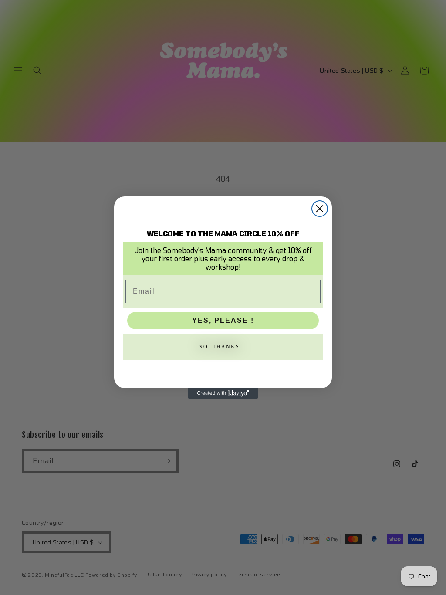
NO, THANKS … (223, 347)
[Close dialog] (320, 208)
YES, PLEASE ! (223, 320)
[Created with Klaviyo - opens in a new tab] (223, 393)
